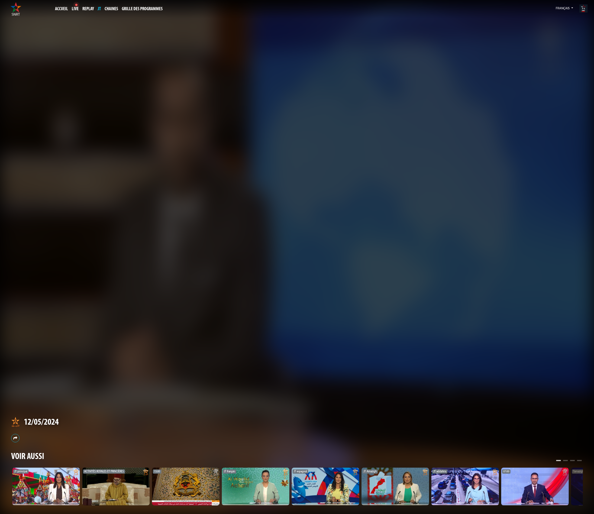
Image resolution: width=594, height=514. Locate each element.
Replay (88, 9)
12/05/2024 (41, 422)
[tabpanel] (46, 487)
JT (99, 9)
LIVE (75, 9)
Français (563, 8)
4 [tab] (579, 461)
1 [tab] (558, 461)
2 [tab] (565, 461)
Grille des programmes (142, 9)
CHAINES (111, 9)
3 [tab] (572, 461)
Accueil (61, 9)
